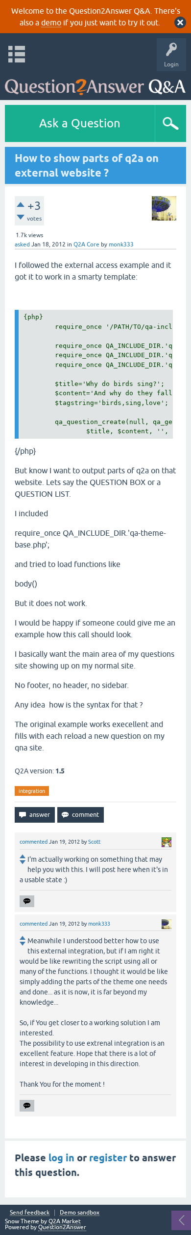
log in (61, 1158)
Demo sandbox (79, 1213)
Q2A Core (86, 244)
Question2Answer (62, 1227)
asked (22, 244)
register (108, 1158)
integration (32, 791)
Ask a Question (79, 123)
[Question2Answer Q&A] (95, 83)
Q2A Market (64, 1221)
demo (51, 22)
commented (34, 842)
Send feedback (29, 1213)
